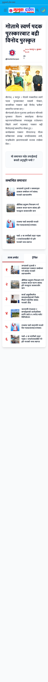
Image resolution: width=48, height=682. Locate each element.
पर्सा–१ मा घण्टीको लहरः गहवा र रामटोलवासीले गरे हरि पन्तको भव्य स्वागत (29, 239)
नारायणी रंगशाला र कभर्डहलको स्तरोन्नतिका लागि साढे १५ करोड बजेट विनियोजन (31, 313)
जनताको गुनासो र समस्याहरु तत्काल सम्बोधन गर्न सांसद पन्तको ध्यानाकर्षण (28, 192)
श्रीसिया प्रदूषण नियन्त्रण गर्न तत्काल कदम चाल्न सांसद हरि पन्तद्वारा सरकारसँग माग (28, 208)
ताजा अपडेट (13, 258)
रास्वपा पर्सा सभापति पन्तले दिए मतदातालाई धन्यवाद (27, 223)
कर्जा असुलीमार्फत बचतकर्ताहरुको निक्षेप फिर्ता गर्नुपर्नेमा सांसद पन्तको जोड (30, 299)
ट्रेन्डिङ (35, 258)
